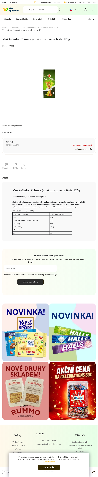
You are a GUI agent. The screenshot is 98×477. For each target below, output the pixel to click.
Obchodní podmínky (80, 442)
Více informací (49, 462)
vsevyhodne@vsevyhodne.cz (48, 2)
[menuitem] (8, 19)
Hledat (59, 9)
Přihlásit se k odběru (30, 282)
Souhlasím (49, 467)
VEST (11, 46)
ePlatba (18, 449)
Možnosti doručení (82, 149)
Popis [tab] (5, 177)
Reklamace (17, 452)
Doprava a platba (9, 2)
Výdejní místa (17, 442)
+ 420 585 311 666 (73, 2)
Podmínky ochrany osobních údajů (80, 446)
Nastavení (49, 471)
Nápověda (80, 451)
